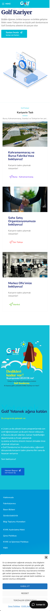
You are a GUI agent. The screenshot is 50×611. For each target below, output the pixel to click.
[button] (46, 557)
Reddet (25, 593)
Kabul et (25, 586)
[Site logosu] (25, 3)
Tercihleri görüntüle (25, 600)
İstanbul (16, 304)
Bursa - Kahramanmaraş (22, 177)
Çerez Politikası (14, 606)
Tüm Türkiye (17, 242)
